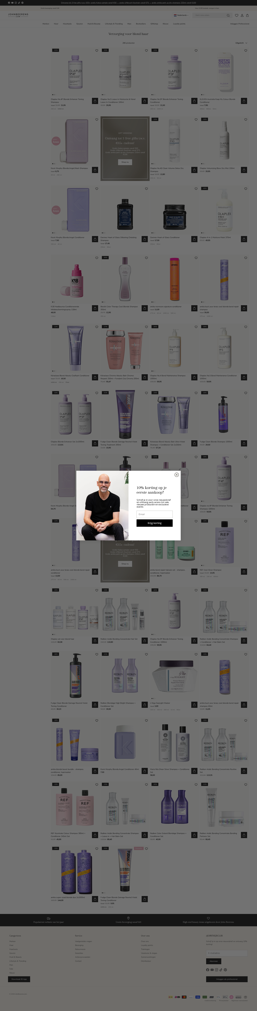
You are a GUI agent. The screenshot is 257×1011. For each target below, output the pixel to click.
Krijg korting (155, 523)
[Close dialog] (177, 475)
